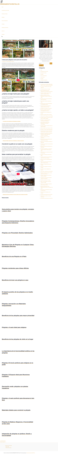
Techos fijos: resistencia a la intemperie (47, 171)
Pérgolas (3, 17)
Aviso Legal (7, 446)
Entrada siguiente (3, 441)
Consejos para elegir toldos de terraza (46, 194)
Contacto (3, 34)
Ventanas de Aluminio (5, 27)
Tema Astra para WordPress (31, 452)
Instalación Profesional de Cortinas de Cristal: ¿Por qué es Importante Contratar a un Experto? (46, 134)
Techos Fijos (42, 77)
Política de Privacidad (8, 445)
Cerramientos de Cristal (5, 10)
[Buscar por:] (45, 63)
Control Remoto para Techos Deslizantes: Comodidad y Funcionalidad (45, 123)
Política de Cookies (8, 447)
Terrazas (3, 24)
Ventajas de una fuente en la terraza (46, 108)
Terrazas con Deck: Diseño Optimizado (46, 129)
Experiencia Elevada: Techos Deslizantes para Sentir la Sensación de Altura (47, 187)
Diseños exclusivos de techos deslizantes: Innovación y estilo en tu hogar (46, 96)
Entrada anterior (3, 440)
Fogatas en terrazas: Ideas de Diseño (46, 114)
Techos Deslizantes (5, 20)
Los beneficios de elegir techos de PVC (46, 198)
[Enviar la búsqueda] (51, 63)
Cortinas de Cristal (4, 13)
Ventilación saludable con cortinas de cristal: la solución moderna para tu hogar (46, 149)
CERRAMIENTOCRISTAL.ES (9, 4)
